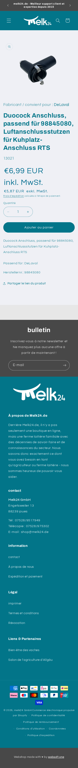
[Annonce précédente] (7, 5)
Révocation (16, 623)
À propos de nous (21, 566)
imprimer (15, 603)
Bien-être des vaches (24, 650)
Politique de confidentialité (48, 715)
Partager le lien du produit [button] (26, 283)
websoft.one (56, 757)
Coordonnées (57, 729)
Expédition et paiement (25, 576)
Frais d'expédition (13, 196)
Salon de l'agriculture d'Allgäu (30, 659)
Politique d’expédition (41, 735)
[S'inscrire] (64, 365)
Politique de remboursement (41, 722)
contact (14, 557)
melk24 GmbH (23, 710)
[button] (9, 20)
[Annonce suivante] (70, 5)
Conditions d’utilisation (30, 729)
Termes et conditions (23, 613)
